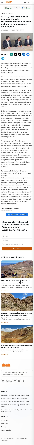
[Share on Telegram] (2, 58)
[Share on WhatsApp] (11, 54)
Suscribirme (18, 249)
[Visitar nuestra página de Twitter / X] (7, 380)
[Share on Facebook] (27, 54)
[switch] (25, 2)
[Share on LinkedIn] (23, 54)
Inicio (3, 13)
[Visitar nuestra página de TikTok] (23, 380)
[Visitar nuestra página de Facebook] (2, 380)
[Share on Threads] (19, 54)
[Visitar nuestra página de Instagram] (11, 380)
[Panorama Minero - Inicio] (9, 2)
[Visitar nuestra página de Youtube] (15, 380)
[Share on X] (15, 54)
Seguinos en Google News (18, 214)
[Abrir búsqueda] (28, 2)
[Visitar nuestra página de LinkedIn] (19, 380)
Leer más (3, 290)
